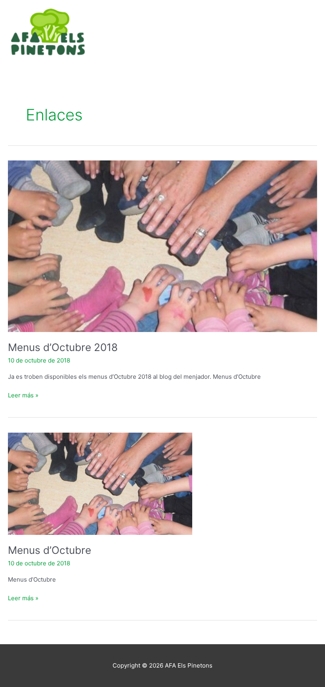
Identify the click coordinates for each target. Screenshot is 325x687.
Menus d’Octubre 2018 (63, 347)
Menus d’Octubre (49, 550)
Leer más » (23, 395)
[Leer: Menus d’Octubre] (100, 483)
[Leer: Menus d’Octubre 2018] (162, 246)
